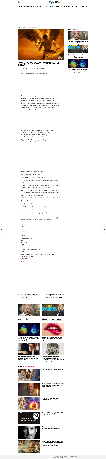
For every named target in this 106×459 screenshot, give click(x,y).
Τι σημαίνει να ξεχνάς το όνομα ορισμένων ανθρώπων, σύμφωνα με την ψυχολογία (28, 358)
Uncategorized (30, 367)
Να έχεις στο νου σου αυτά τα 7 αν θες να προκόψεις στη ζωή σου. (52, 413)
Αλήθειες (48, 6)
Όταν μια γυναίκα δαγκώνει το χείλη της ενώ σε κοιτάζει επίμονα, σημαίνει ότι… (53, 338)
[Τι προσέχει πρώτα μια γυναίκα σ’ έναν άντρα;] (29, 375)
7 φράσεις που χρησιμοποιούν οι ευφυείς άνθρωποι (27, 318)
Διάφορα (77, 6)
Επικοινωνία (56, 456)
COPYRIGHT (77, 456)
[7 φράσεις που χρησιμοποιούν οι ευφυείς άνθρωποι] (29, 310)
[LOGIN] (19, 2)
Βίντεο (82, 6)
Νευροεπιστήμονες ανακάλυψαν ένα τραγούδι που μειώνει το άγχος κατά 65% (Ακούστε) (28, 338)
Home (20, 6)
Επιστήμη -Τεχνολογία (67, 6)
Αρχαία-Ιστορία (40, 6)
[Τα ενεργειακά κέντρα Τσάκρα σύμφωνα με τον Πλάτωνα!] (29, 403)
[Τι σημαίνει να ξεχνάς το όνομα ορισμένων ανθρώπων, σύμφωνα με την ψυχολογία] (29, 349)
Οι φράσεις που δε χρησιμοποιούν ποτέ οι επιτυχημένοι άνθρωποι (51, 427)
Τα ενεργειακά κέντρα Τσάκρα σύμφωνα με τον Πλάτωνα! (50, 398)
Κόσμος (26, 6)
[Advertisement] (53, 17)
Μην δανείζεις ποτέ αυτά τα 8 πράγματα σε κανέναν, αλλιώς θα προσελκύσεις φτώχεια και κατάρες (52, 319)
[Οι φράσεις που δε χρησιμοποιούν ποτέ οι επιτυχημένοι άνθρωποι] (29, 432)
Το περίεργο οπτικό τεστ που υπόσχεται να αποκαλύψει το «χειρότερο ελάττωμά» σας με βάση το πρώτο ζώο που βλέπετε (53, 359)
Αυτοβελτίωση (56, 6)
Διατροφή (32, 6)
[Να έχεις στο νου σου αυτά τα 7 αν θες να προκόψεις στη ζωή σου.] (29, 418)
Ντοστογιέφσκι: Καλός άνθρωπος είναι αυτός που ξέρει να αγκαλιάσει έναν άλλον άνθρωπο (53, 385)
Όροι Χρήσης (71, 456)
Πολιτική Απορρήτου (64, 456)
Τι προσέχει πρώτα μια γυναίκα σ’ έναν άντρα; (53, 370)
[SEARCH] (87, 6)
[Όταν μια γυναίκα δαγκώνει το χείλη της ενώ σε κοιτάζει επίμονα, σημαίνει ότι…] (53, 329)
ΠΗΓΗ (22, 261)
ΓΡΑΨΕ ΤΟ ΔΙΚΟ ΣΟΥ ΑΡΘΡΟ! (59, 457)
